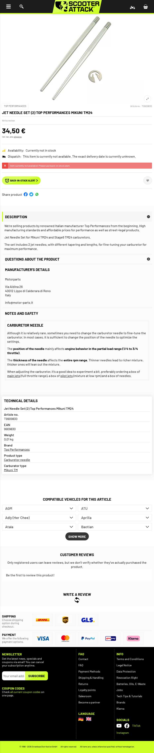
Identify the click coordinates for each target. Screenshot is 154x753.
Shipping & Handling (90, 677)
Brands (121, 702)
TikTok (136, 725)
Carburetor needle (17, 460)
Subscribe (36, 676)
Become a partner (89, 702)
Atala (9, 527)
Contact (83, 659)
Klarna (120, 708)
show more (77, 536)
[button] (26, 194)
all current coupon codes (25, 692)
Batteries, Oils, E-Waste (131, 684)
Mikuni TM (11, 470)
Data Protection (126, 671)
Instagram (123, 732)
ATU (84, 508)
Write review (8, 120)
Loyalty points (87, 690)
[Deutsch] (80, 718)
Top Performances (15, 106)
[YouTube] (119, 725)
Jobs (120, 690)
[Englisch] (88, 718)
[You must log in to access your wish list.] (147, 180)
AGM (8, 508)
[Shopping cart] (145, 6)
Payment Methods (89, 671)
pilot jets (66, 376)
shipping (17, 137)
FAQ (80, 665)
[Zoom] (147, 98)
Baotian (87, 527)
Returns (83, 684)
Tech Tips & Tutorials (129, 696)
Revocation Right (127, 677)
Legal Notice (124, 665)
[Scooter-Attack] (77, 6)
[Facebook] (126, 726)
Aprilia (86, 517)
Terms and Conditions (130, 659)
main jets (13, 376)
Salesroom (84, 696)
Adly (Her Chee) (17, 517)
